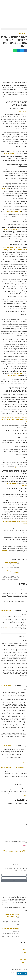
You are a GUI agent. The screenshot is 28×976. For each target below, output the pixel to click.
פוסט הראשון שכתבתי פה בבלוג (18, 278)
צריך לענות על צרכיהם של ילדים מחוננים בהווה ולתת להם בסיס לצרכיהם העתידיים (15, 249)
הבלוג (24, 949)
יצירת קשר (7, 627)
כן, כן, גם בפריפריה (9, 153)
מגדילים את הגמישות (18, 373)
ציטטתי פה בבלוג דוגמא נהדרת (11, 229)
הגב (26, 605)
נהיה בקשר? (23, 966)
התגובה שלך (24, 806)
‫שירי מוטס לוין (20, 768)
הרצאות (24, 962)
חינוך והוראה (22, 956)
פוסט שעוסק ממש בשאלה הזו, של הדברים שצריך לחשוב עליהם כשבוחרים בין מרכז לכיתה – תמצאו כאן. (14, 419)
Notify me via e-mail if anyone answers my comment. (16, 842)
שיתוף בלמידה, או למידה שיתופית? (11, 572)
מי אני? (24, 946)
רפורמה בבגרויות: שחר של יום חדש (10, 929)
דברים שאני (23, 959)
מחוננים (24, 952)
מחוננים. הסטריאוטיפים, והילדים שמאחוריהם (12, 915)
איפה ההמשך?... (16, 927)
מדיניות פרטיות (22, 973)
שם (26, 824)
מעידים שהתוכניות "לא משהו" (13, 211)
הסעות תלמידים (16, 468)
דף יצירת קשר (5, 550)
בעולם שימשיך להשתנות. (13, 375)
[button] (14, 29)
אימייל (25, 830)
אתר (26, 836)
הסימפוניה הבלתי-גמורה (12, 562)
